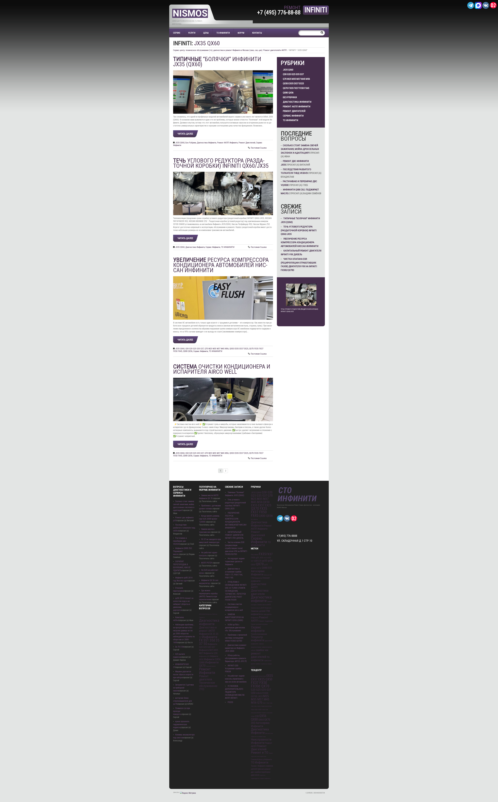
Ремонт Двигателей (246, 142)
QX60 (253, 564)
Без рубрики (190, 142)
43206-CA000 (254, 676)
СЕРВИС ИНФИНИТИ (315, 793)
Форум (241, 33)
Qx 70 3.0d (179, 647)
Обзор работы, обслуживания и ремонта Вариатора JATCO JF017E (236, 658)
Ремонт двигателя (205, 677)
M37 (252, 561)
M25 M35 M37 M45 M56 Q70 (260, 699)
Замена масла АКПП (264, 605)
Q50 (257, 716)
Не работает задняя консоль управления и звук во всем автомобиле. (236, 679)
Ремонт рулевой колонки (259, 624)
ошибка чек (262, 650)
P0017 (264, 703)
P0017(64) (269, 703)
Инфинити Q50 (210, 653)
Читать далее (185, 133)
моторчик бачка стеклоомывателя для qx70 (182, 701)
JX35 (261, 558)
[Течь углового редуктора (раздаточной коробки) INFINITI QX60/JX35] (223, 193)
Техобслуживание (259, 634)
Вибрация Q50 (268, 575)
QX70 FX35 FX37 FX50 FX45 (296, 88)
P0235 (230, 702)
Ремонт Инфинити (207, 671)
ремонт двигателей (258, 655)
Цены (206, 33)
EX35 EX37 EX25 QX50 (262, 677)
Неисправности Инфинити (261, 741)
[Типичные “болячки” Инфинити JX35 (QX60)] (223, 92)
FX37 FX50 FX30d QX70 (260, 684)
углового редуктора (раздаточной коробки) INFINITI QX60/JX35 (221, 163)
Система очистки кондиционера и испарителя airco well (234, 607)
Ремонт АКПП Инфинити (227, 142)
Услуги (191, 33)
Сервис (176, 33)
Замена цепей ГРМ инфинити (260, 613)
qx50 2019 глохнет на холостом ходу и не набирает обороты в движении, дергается (183, 604)
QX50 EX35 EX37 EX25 (239, 348)
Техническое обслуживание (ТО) (208, 686)
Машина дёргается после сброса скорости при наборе (183, 674)
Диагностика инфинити (209, 622)
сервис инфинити (265, 778)
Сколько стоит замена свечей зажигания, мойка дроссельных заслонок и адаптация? (300, 149)
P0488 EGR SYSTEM (266, 706)
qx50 (264, 560)
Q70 (259, 561)
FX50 (253, 557)
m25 (265, 558)
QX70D (259, 568)
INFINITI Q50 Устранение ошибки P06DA (233, 668)
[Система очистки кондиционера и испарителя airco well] (223, 399)
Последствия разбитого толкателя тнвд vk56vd (184, 528)
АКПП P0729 (206, 563)
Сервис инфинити (258, 629)
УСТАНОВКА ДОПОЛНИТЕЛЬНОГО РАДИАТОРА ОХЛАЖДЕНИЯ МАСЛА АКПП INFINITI (234, 692)
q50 (256, 560)
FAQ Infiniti (254, 555)
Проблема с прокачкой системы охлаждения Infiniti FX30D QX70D (236, 638)
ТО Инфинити (259, 762)
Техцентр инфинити (257, 638)
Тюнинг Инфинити (258, 766)
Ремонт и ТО (259, 752)
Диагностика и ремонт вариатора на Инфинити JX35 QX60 (235, 648)
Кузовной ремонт (211, 666)
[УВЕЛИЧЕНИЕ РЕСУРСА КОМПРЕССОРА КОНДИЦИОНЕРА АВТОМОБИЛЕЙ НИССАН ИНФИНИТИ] (223, 298)
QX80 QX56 (187, 351)
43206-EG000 (262, 676)
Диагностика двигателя (259, 592)
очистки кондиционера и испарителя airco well (221, 369)
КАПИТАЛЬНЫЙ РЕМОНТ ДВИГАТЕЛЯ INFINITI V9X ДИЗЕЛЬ (234, 535)
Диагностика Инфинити (206, 142)
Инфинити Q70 (204, 656)
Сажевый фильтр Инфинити (261, 759)
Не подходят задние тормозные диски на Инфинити (235, 561)
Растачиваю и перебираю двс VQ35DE (180, 541)
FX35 (262, 554)
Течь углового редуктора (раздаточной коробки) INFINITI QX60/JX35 (299, 230)
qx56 (270, 560)
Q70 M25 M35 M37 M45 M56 (217, 348)
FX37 (269, 554)
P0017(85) (254, 706)
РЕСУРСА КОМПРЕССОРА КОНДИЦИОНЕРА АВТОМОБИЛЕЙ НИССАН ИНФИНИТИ (221, 265)
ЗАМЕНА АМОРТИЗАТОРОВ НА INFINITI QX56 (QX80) (234, 617)
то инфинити (260, 658)
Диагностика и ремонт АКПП (208, 629)
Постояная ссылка (259, 148)
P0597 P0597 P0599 (256, 709)
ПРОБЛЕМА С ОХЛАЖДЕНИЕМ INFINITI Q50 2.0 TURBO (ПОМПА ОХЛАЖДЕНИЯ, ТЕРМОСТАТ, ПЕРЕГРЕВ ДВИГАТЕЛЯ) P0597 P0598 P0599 (236, 591)
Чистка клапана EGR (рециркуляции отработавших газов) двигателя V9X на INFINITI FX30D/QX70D (236, 548)
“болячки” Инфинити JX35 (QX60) (217, 62)
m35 (269, 557)
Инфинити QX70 (209, 664)
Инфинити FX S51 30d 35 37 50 (209, 640)
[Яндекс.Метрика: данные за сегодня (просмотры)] (188, 793)
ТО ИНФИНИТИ (223, 33)
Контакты (257, 33)
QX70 (260, 564)
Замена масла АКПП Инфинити (261, 608)
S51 (270, 567)
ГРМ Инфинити (256, 578)
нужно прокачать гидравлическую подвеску (181, 724)
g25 (257, 557)
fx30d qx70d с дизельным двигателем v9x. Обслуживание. (235, 627)
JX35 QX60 (180, 142)
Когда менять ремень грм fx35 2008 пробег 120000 (209, 519)
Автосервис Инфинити (258, 573)
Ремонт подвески (265, 621)
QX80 (265, 567)
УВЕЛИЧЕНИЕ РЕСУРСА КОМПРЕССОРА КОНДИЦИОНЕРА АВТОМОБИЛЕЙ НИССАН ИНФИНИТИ (299, 242)
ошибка (258, 772)
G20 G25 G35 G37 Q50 (261, 691)
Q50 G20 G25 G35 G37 (194, 348)
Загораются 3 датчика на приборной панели (183, 688)
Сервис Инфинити (213, 247)
